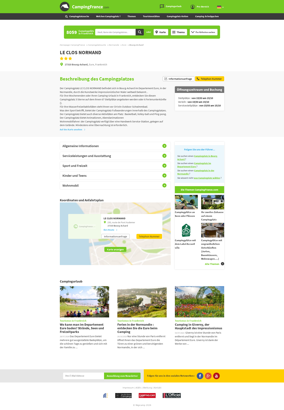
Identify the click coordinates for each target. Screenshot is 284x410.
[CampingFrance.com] (142, 7)
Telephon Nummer (149, 236)
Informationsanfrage (180, 78)
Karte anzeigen (115, 249)
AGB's (138, 388)
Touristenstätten (151, 16)
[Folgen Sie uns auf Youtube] (216, 376)
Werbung (147, 388)
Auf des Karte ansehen (71, 129)
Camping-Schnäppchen (207, 16)
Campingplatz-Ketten (177, 16)
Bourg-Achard (121, 225)
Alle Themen (212, 264)
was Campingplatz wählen (207, 177)
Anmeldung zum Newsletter (122, 376)
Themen (132, 16)
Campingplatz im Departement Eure (194, 165)
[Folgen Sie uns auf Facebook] (200, 376)
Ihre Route (109, 229)
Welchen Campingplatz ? (108, 16)
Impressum (128, 388)
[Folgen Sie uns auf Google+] (208, 376)
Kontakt (157, 388)
